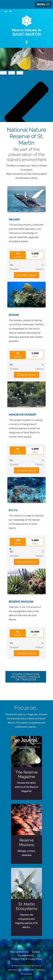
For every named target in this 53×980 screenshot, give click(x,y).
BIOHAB (14, 314)
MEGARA (14, 219)
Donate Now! (26, 275)
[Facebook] (26, 42)
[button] (43, 4)
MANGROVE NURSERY (22, 414)
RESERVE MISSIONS (21, 601)
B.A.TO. (13, 510)
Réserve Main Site (19, 951)
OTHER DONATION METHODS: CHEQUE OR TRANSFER (25, 676)
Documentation (25, 955)
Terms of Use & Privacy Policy (26, 959)
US (6, 11)
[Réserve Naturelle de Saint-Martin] (26, 25)
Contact (36, 951)
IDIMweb (28, 974)
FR (10, 11)
